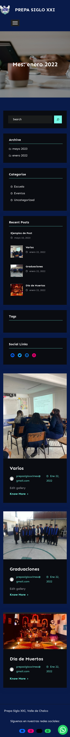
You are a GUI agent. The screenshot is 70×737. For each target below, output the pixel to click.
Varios (30, 247)
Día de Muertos (35, 285)
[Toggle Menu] (15, 22)
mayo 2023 (20, 149)
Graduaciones (34, 266)
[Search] (58, 119)
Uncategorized (24, 200)
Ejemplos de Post (21, 233)
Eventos (19, 193)
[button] (63, 730)
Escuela (19, 186)
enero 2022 (20, 155)
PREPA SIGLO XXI (35, 9)
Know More (18, 494)
